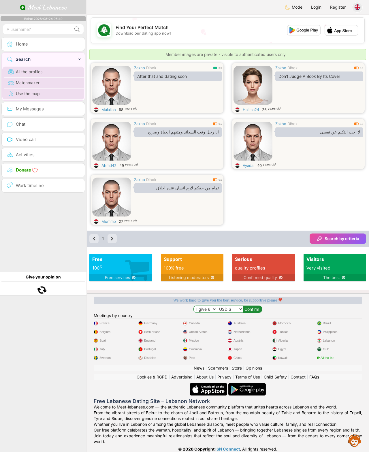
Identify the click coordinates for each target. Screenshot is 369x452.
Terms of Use (247, 376)
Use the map (28, 93)
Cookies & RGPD (152, 376)
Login (316, 7)
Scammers (218, 368)
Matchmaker (27, 82)
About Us (205, 376)
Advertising (182, 376)
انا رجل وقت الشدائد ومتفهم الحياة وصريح (183, 132)
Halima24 (251, 109)
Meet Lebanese (46, 7)
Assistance (354, 440)
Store (237, 368)
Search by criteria (342, 238)
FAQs (314, 376)
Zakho (139, 67)
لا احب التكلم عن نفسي (340, 132)
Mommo (108, 221)
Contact (298, 376)
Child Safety (275, 376)
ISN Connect (227, 449)
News (199, 368)
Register (338, 7)
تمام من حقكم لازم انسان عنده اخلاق (187, 188)
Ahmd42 (108, 165)
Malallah (108, 109)
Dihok (151, 67)
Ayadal (248, 165)
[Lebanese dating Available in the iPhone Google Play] (247, 385)
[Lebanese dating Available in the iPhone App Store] (209, 385)
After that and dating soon (162, 76)
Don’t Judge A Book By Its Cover (309, 76)
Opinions (254, 368)
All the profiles (29, 71)
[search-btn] (77, 29)
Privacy (224, 376)
